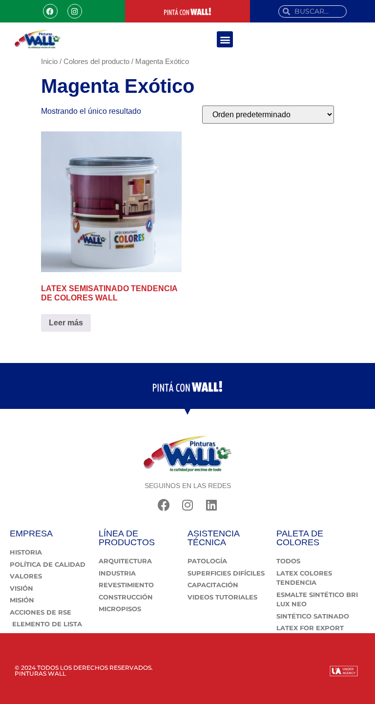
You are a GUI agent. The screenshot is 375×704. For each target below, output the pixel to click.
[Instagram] (74, 11)
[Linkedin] (212, 505)
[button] (225, 39)
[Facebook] (50, 11)
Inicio (49, 61)
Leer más (66, 323)
